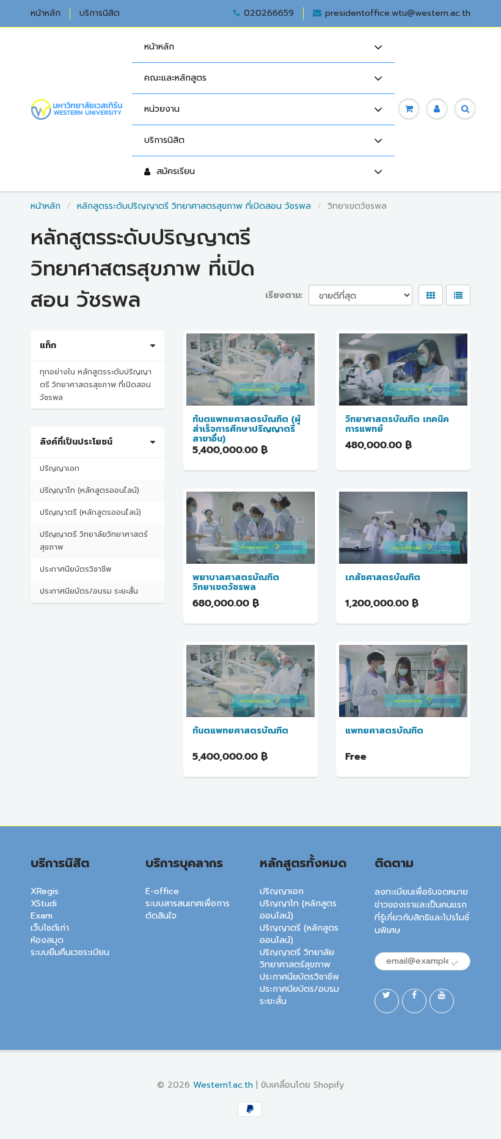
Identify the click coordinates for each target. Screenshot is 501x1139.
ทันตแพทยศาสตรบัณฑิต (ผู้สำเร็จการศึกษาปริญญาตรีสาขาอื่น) (246, 429)
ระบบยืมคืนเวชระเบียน (70, 952)
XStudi (44, 903)
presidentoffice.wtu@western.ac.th (397, 13)
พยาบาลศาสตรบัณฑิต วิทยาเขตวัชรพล (235, 582)
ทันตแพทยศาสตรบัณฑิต (240, 730)
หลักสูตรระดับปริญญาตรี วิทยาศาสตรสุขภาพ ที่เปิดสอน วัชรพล (194, 206)
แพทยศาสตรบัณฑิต (384, 730)
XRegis (45, 891)
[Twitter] (387, 1001)
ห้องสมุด (47, 940)
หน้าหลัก (45, 13)
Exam (42, 915)
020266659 (269, 13)
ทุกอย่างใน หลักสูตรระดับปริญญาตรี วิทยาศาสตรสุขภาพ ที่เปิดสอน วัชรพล (96, 384)
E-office (162, 891)
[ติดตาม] (454, 963)
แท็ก (48, 346)
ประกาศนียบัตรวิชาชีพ (75, 569)
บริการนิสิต (99, 13)
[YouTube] (442, 1001)
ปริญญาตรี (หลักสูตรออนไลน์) (90, 512)
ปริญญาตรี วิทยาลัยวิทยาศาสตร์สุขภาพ (94, 541)
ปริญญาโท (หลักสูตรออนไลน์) (89, 490)
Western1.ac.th (223, 1085)
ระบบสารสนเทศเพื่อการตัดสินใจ (187, 909)
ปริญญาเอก (59, 468)
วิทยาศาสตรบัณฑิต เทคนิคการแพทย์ (397, 424)
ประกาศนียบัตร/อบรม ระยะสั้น (89, 591)
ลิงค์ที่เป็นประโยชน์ (76, 442)
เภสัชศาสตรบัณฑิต (382, 577)
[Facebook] (414, 1001)
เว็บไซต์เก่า (50, 928)
